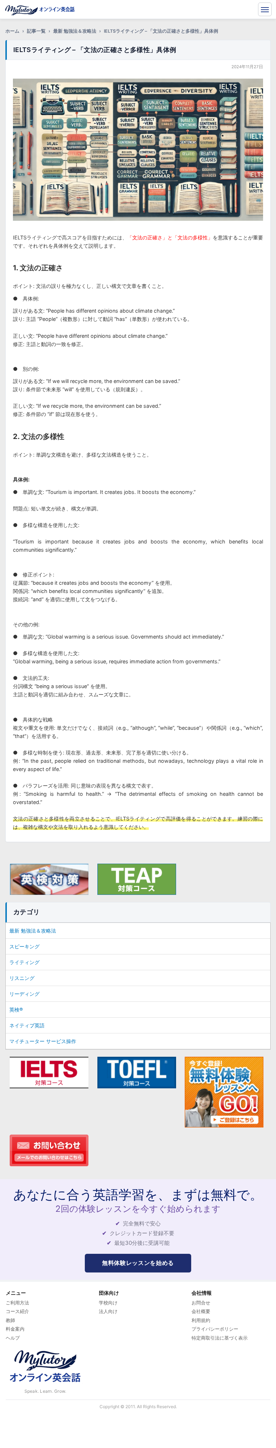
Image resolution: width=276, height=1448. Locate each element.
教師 (10, 1320)
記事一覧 (36, 31)
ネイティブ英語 (27, 1025)
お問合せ (201, 1302)
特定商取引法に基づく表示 (220, 1338)
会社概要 (201, 1311)
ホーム (12, 31)
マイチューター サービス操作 (42, 1041)
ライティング (24, 962)
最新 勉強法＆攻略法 (74, 31)
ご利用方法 (17, 1302)
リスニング (21, 978)
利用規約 (201, 1320)
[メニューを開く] (265, 9)
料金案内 (15, 1329)
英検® (16, 1009)
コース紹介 (17, 1311)
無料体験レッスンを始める (138, 1262)
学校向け (108, 1302)
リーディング (24, 994)
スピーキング (24, 946)
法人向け (108, 1311)
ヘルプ (13, 1338)
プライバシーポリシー (215, 1329)
